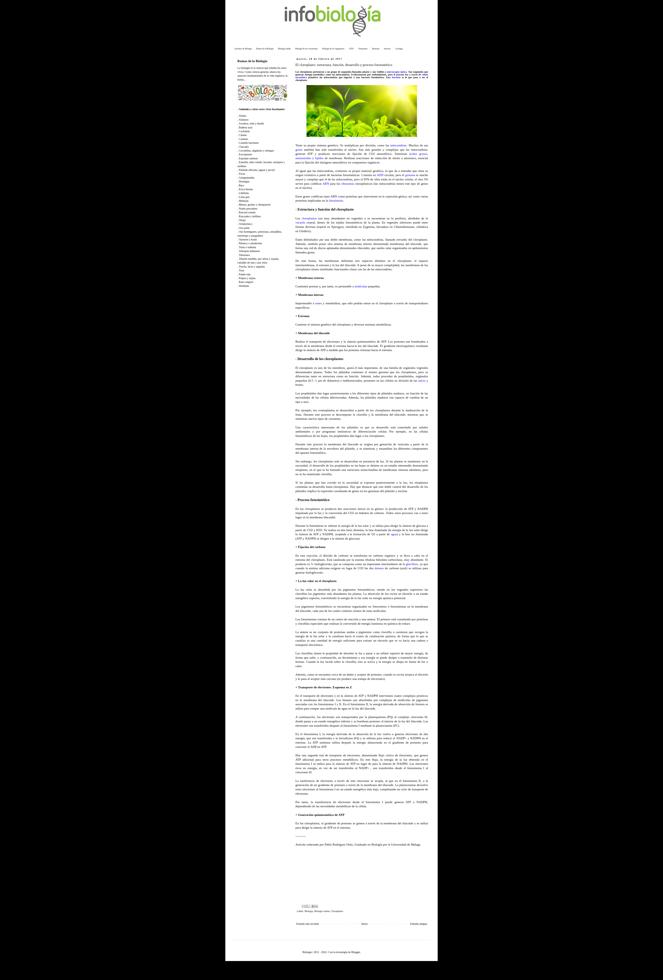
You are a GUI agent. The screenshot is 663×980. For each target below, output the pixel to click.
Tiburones (244, 255)
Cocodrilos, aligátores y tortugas (256, 150)
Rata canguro (246, 281)
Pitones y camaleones (250, 243)
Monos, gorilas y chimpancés (255, 204)
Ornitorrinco (245, 223)
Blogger (355, 952)
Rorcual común (247, 212)
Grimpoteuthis (246, 177)
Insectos (387, 48)
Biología (309, 911)
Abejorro (243, 119)
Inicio (364, 923)
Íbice (241, 185)
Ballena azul (245, 127)
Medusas (243, 200)
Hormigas (244, 181)
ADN (351, 48)
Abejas (242, 115)
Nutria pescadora (248, 208)
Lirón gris (244, 197)
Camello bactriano (249, 142)
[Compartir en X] (310, 906)
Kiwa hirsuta (246, 189)
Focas (242, 173)
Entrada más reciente (307, 923)
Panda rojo (245, 274)
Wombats (244, 285)
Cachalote (244, 131)
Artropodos (363, 48)
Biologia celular (284, 48)
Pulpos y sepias (247, 278)
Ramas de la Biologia (264, 48)
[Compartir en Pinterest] (316, 906)
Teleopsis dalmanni (249, 251)
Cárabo (243, 135)
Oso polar (244, 227)
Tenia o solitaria (247, 247)
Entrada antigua (418, 923)
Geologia (399, 48)
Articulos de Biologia (243, 48)
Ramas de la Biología (252, 61)
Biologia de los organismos (333, 48)
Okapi (242, 220)
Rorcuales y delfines (250, 216)
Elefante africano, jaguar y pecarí (257, 169)
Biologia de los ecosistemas (306, 48)
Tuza (241, 270)
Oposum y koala (248, 239)
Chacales (244, 146)
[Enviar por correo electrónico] (303, 906)
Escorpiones (245, 154)
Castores (243, 139)
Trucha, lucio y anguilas (252, 266)
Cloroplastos (337, 911)
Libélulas (244, 193)
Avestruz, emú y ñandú (251, 123)
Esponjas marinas (248, 158)
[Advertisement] (362, 875)
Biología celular (322, 911)
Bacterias (375, 48)
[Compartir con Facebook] (313, 906)
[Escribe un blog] (306, 906)
